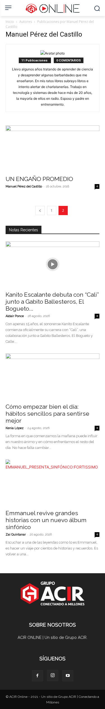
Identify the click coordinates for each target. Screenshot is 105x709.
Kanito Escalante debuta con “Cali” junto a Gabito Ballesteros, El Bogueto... (52, 301)
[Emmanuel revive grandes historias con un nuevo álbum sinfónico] (52, 483)
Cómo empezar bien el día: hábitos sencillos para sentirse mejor (47, 413)
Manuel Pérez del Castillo (24, 186)
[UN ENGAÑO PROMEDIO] (52, 148)
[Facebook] (37, 675)
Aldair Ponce (15, 316)
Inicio (10, 21)
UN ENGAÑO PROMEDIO (39, 178)
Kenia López (15, 428)
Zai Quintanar (16, 534)
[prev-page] (40, 210)
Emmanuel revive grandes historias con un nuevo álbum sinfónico (46, 520)
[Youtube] (67, 675)
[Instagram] (52, 675)
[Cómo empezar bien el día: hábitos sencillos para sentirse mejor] (52, 376)
